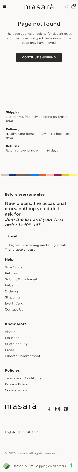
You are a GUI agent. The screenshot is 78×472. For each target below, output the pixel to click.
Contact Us (14, 309)
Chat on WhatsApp (8, 463)
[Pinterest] (66, 410)
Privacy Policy (16, 384)
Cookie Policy (16, 390)
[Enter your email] (63, 236)
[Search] (67, 6)
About (10, 332)
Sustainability (16, 344)
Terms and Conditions (23, 378)
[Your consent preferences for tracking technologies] (71, 465)
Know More (16, 324)
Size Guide (14, 267)
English (10, 432)
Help (9, 259)
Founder (12, 338)
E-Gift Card (14, 303)
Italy (30, 432)
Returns (11, 273)
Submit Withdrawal (21, 279)
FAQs (9, 285)
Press (9, 350)
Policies (12, 370)
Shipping (12, 297)
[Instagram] (57, 410)
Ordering (12, 291)
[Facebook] (49, 410)
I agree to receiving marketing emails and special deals (38, 247)
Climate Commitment (22, 356)
